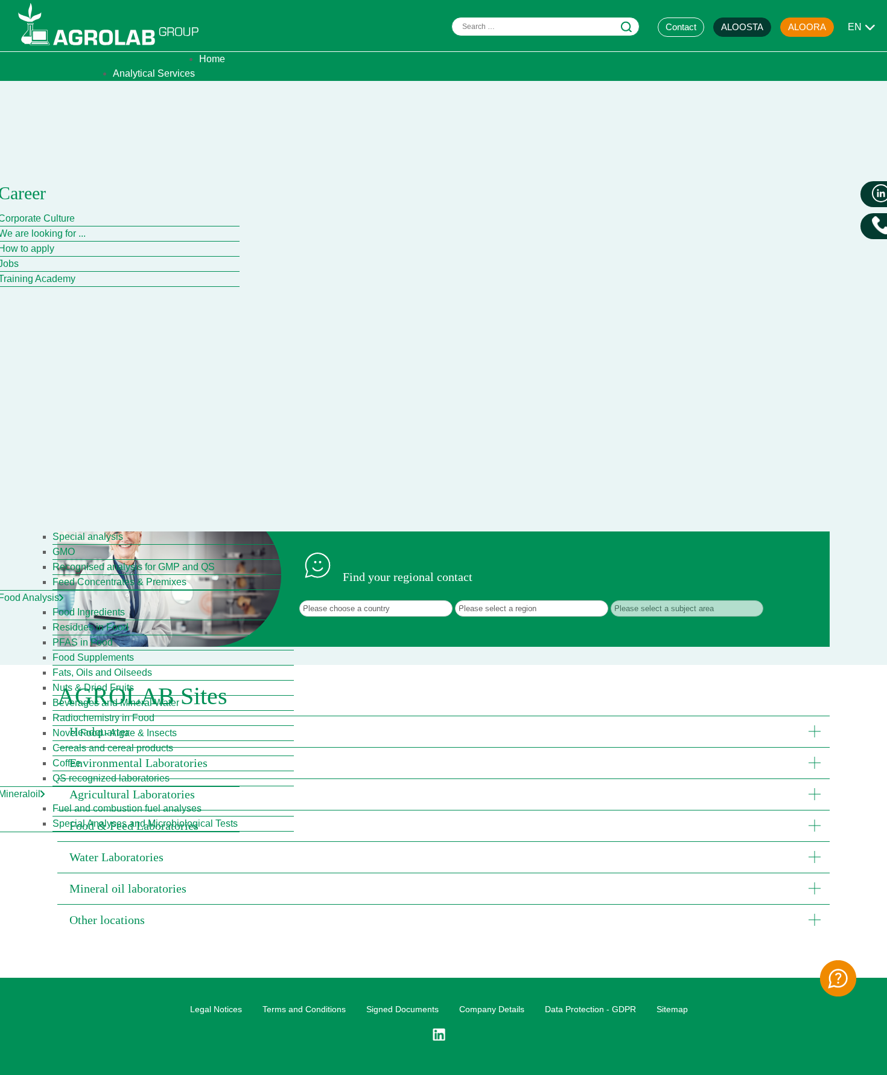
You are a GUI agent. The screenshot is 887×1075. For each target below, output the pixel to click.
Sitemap (672, 1009)
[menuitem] (212, 59)
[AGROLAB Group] (114, 48)
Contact (681, 27)
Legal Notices (216, 1009)
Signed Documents (402, 1009)
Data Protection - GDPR (590, 1009)
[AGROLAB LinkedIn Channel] (443, 1034)
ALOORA (807, 27)
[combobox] (545, 26)
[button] (443, 731)
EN (855, 27)
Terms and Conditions (304, 1009)
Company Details (491, 1009)
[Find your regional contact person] (838, 978)
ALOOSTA (742, 27)
